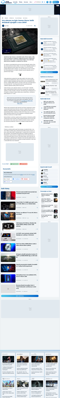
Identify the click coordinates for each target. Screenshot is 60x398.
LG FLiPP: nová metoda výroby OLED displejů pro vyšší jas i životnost (26, 234)
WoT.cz (42, 217)
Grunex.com (43, 212)
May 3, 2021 (19, 103)
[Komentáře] (35, 25)
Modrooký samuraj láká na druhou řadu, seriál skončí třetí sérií (22, 365)
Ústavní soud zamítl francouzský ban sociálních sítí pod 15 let (26, 192)
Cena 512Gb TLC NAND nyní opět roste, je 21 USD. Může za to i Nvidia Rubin (27, 203)
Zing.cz (42, 196)
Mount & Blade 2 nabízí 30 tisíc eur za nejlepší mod (36, 392)
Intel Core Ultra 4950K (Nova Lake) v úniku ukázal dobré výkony (26, 244)
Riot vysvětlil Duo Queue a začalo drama (7, 389)
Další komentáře (49, 72)
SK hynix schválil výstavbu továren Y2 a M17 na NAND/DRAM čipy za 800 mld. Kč (26, 255)
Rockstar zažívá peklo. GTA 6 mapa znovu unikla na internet (8, 373)
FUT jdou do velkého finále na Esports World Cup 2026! (47, 211)
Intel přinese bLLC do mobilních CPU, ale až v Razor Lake (26, 275)
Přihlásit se (55, 2)
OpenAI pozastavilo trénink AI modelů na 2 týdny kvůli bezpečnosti (26, 265)
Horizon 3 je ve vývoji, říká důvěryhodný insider (47, 206)
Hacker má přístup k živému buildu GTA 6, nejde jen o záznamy (51, 373)
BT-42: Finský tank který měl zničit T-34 (46, 216)
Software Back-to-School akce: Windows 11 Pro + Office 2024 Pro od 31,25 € (52, 394)
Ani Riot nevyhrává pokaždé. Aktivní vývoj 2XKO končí (22, 369)
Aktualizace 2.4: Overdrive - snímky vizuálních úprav (22, 396)
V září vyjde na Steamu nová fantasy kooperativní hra (36, 396)
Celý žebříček (49, 186)
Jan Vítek (7, 25)
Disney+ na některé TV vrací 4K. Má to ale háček (26, 213)
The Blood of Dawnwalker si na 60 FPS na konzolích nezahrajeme (7, 368)
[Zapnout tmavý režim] (50, 2)
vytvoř (33, 174)
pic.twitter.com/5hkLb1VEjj (27, 100)
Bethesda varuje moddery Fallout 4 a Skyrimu (47, 194)
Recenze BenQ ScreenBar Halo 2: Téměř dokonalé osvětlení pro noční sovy (26, 287)
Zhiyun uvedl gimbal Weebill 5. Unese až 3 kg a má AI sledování (52, 389)
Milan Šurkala (18, 197)
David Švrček (18, 291)
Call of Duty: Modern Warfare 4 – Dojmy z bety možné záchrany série (47, 200)
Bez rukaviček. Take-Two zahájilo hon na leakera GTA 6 (22, 373)
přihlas (21, 174)
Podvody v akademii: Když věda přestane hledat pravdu (36, 369)
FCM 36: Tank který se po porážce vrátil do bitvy (22, 392)
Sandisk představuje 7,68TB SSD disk (36, 373)
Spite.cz (42, 202)
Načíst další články (20, 295)
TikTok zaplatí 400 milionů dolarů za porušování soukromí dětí (36, 365)
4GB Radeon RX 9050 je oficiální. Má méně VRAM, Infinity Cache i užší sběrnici (26, 224)
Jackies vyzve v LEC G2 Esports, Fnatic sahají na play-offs (8, 393)
